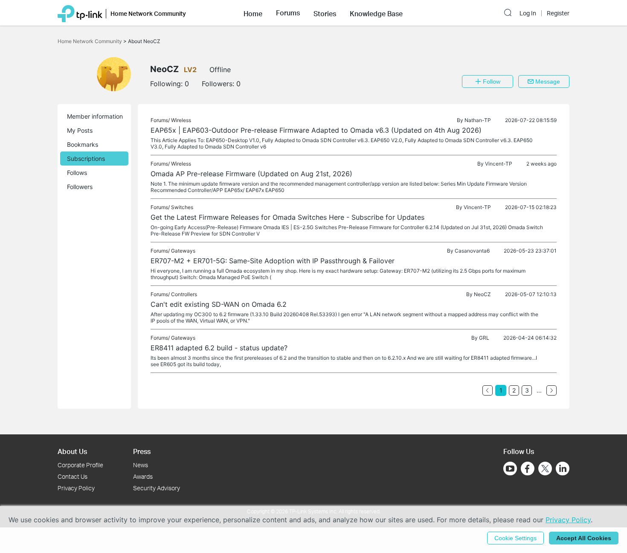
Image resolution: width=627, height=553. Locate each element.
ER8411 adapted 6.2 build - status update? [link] (219, 347)
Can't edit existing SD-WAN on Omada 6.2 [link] (219, 304)
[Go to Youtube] (510, 468)
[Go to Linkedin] (562, 468)
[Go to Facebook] (527, 468)
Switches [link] (182, 207)
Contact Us (72, 476)
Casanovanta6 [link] (472, 250)
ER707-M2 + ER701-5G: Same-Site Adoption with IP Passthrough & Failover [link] (273, 260)
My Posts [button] (80, 130)
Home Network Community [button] (148, 13)
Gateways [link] (183, 250)
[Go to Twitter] (545, 469)
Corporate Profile (80, 465)
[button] (253, 13)
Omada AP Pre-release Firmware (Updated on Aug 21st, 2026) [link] (251, 173)
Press (142, 451)
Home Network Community (90, 41)
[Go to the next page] (551, 390)
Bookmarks (82, 144)
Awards (143, 476)
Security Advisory (156, 488)
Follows (77, 172)
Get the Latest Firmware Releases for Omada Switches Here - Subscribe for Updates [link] (287, 217)
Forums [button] (288, 12)
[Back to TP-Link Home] (80, 13)
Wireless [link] (181, 120)
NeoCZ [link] (482, 294)
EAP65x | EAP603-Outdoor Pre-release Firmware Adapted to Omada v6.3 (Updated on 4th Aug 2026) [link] (316, 130)
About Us (72, 451)
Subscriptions (86, 158)
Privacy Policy (76, 488)
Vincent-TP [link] (498, 163)
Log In (528, 13)
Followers (80, 186)
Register (558, 13)
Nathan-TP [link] (477, 120)
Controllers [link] (184, 294)
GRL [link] (484, 338)
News (140, 465)
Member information (95, 116)
